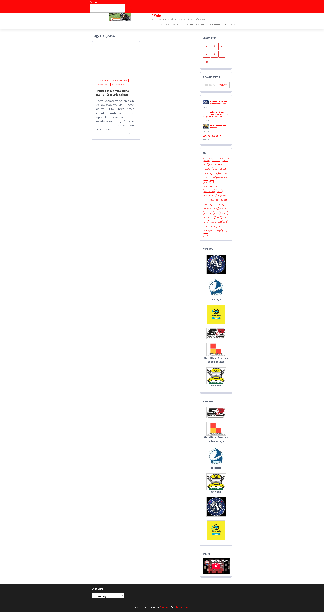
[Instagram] (221, 46)
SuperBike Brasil (215, 222)
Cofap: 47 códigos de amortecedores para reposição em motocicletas (216, 114)
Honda (210, 199)
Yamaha (206, 235)
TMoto (156, 15)
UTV (224, 230)
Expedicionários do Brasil (211, 186)
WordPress (164, 607)
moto (215, 208)
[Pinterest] (214, 54)
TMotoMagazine (209, 230)
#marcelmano (216, 160)
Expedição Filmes (209, 191)
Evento (206, 182)
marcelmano (207, 208)
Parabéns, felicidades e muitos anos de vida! (219, 102)
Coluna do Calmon (102, 80)
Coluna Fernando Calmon (119, 80)
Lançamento (207, 204)
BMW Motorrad (214, 164)
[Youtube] (206, 61)
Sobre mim (164, 24)
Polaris (224, 217)
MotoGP (224, 213)
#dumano (207, 160)
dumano (212, 177)
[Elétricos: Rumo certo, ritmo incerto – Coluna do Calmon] (116, 57)
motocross (217, 213)
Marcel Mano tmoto (118, 84)
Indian (216, 199)
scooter (206, 222)
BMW (205, 164)
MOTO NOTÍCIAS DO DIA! (212, 136)
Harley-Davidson (222, 195)
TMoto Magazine (215, 226)
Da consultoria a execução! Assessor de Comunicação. (197, 24)
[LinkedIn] (206, 54)
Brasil (222, 164)
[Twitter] (206, 46)
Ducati (205, 177)
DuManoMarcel (222, 177)
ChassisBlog (207, 169)
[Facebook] (214, 46)
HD (204, 199)
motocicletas (207, 213)
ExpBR (212, 182)
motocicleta (222, 208)
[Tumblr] (221, 54)
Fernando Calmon (102, 84)
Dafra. (215, 173)
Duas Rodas (223, 173)
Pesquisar (93, 2)
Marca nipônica (218, 204)
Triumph (218, 230)
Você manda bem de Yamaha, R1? (218, 126)
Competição (207, 173)
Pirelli (218, 217)
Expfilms (219, 191)
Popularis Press (182, 607)
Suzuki (225, 222)
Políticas (229, 24)
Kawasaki (223, 199)
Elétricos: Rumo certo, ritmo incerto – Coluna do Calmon (112, 93)
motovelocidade (209, 217)
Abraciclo (225, 160)
